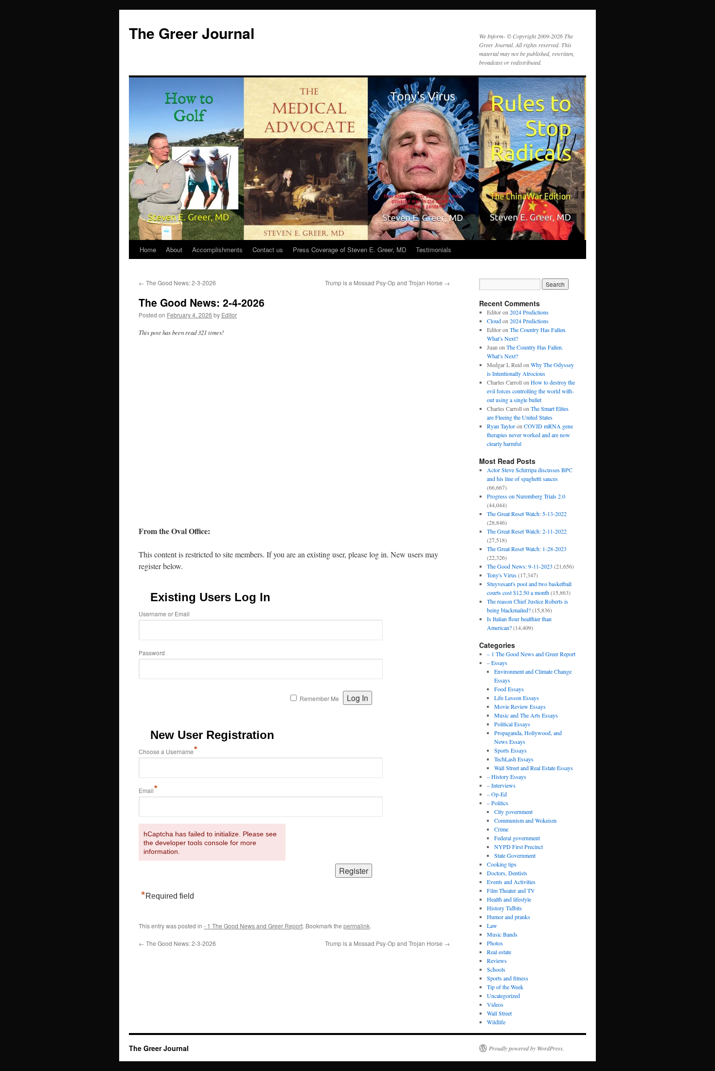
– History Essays (506, 776)
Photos (495, 943)
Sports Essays (510, 750)
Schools (496, 969)
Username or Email (164, 613)
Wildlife (496, 1022)
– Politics (497, 803)
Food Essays (509, 689)
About (174, 249)
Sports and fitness (507, 978)
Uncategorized (503, 995)
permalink (356, 926)
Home (148, 249)
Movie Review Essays (520, 706)
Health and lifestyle (509, 899)
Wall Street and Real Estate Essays (533, 768)
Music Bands (502, 934)
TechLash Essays (514, 759)
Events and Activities (511, 882)
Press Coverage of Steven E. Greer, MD (349, 249)
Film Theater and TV (511, 890)
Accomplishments (217, 249)
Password (152, 652)
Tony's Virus (502, 575)
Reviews (497, 960)
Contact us (267, 249)
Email (148, 790)
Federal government (517, 838)
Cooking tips (502, 864)
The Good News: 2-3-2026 (177, 282)
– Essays (497, 662)
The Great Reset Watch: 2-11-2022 (527, 531)
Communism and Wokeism (525, 820)
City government (513, 811)
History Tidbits (504, 908)
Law (492, 925)
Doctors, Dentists (507, 873)
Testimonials (433, 249)
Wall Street (499, 1013)
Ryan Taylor (501, 426)
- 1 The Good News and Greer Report (253, 926)
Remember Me (319, 698)
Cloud (494, 321)
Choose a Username (168, 751)
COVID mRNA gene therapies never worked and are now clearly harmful (530, 434)
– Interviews (501, 785)
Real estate (499, 952)
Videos (495, 1004)
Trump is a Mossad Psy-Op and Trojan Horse (387, 282)
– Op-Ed (497, 794)
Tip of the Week (505, 987)
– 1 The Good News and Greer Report (531, 654)
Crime (501, 829)
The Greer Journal (191, 32)
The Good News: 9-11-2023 (520, 566)
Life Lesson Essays (516, 698)
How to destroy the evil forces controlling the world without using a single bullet (531, 391)
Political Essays (512, 724)
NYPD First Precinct (518, 846)
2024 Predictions (529, 312)
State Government (515, 855)
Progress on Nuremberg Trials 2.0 (526, 496)
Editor (229, 315)
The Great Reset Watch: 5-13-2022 (527, 513)
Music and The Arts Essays (526, 715)
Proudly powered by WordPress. (526, 1048)
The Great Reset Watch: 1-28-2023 (527, 549)
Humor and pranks (508, 917)
